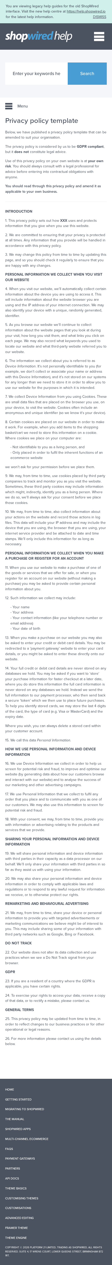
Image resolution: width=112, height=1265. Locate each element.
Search (87, 73)
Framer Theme (16, 1228)
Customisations (18, 1208)
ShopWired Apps (18, 1129)
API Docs (12, 1178)
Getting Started (18, 1099)
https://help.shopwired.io (86, 11)
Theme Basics (16, 1188)
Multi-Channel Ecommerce (26, 1139)
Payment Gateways (20, 1158)
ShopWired (79, 1247)
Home (9, 1089)
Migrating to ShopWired (24, 1109)
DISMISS (99, 17)
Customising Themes (21, 1198)
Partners (12, 1168)
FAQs (9, 1149)
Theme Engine (16, 1238)
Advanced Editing (19, 1218)
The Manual (14, 1119)
